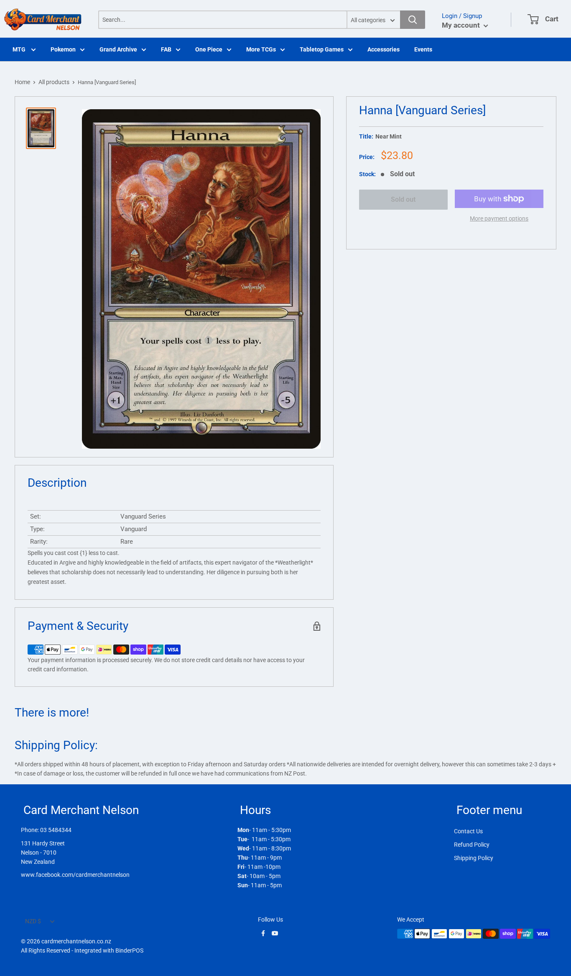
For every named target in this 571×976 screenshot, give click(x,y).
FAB (166, 49)
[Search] (412, 19)
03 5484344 (55, 830)
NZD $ (33, 921)
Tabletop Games (322, 49)
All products (53, 82)
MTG (20, 49)
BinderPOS (129, 950)
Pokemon (63, 49)
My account (462, 25)
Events (423, 49)
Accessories (383, 49)
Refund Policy (471, 844)
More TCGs (261, 49)
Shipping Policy (473, 858)
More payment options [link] (499, 218)
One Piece (208, 49)
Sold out (403, 199)
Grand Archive (118, 49)
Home (22, 82)
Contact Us (468, 831)
